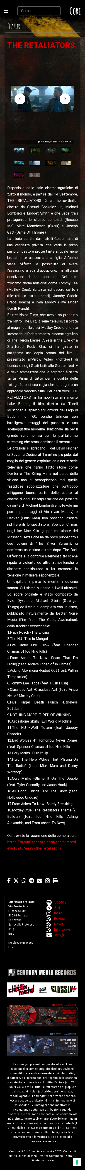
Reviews (60, 918)
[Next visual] (65, 98)
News (58, 924)
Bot (57, 908)
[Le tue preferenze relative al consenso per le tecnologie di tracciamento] (77, 1162)
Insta (58, 913)
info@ (59, 935)
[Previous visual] (20, 98)
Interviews (62, 929)
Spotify (60, 902)
